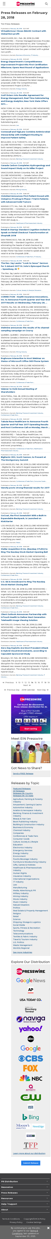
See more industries (22, 952)
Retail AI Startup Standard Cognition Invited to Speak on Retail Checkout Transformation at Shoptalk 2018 (25, 232)
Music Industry (20, 902)
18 (45, 682)
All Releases (19, 791)
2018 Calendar (28, 690)
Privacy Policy (16, 1222)
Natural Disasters (21, 905)
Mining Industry (21, 189)
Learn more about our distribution (29, 1153)
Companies (18, 833)
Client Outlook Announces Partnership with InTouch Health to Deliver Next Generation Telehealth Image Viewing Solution (24, 617)
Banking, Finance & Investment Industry (29, 159)
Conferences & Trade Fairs (24, 257)
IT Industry (34, 55)
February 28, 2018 (16, 28)
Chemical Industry (21, 830)
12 (26, 682)
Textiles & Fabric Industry (25, 936)
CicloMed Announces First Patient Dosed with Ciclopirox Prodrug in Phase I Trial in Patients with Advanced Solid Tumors (25, 199)
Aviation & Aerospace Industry (27, 810)
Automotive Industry (23, 807)
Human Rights (20, 873)
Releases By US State (23, 796)
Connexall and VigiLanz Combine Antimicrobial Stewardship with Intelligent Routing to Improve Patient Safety (25, 134)
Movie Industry (20, 899)
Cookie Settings (33, 1222)
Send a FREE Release (23, 773)
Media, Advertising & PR (24, 890)
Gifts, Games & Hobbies (24, 865)
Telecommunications (23, 933)
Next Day (41, 690)
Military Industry (21, 893)
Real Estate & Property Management (30, 910)
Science (17, 919)
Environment (19, 856)
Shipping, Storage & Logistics (27, 922)
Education (38, 290)
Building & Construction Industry (28, 824)
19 (49, 682)
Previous (9, 682)
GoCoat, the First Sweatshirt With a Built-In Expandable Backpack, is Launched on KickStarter (23, 518)
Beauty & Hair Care (22, 819)
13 (29, 682)
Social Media (19, 925)
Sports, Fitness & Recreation (26, 928)
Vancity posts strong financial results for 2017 (25, 487)
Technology (18, 931)
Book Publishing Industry (25, 821)
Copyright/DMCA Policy (34, 1219)
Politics (16, 908)
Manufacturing (20, 887)
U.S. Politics (18, 942)
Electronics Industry (22, 847)
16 (39, 682)
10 (19, 682)
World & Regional (21, 948)
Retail (18, 542)
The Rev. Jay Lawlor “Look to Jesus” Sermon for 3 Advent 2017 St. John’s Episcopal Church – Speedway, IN (25, 266)
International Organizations (26, 879)
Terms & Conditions (11, 1219)
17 (42, 682)
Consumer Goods (40, 481)
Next (25, 685)
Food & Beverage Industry (25, 859)
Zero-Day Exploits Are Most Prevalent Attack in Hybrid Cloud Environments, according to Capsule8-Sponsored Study (24, 651)
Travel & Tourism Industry (25, 939)
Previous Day (13, 690)
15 (35, 682)
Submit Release (30, 1163)
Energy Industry (21, 89)
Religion (17, 913)
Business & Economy (23, 55)
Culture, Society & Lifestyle (25, 290)
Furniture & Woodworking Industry (29, 862)
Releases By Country (23, 793)
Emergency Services (22, 850)
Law (17, 125)
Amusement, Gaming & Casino (27, 804)
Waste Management (22, 945)
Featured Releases (22, 788)
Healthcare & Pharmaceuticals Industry (29, 223)
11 (22, 682)
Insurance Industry (22, 876)
